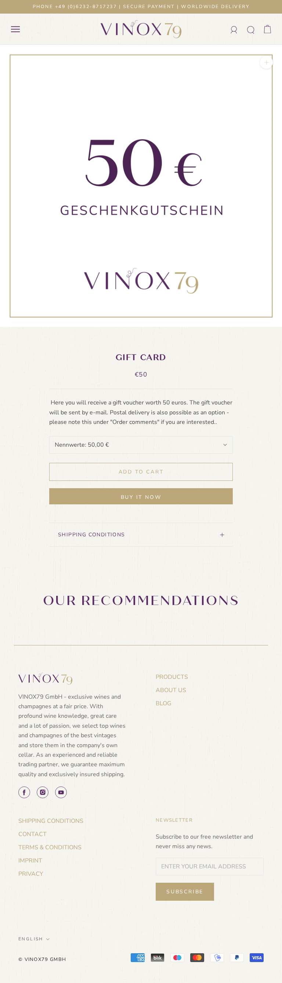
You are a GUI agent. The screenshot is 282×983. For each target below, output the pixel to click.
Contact (32, 834)
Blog (163, 703)
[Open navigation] (15, 29)
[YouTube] (61, 792)
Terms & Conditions (50, 847)
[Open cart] (267, 29)
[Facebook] (24, 792)
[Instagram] (42, 792)
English (30, 939)
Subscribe (184, 891)
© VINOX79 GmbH (42, 959)
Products (172, 677)
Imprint (30, 861)
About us (171, 690)
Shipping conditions (91, 534)
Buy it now (141, 497)
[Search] (251, 29)
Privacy (30, 874)
